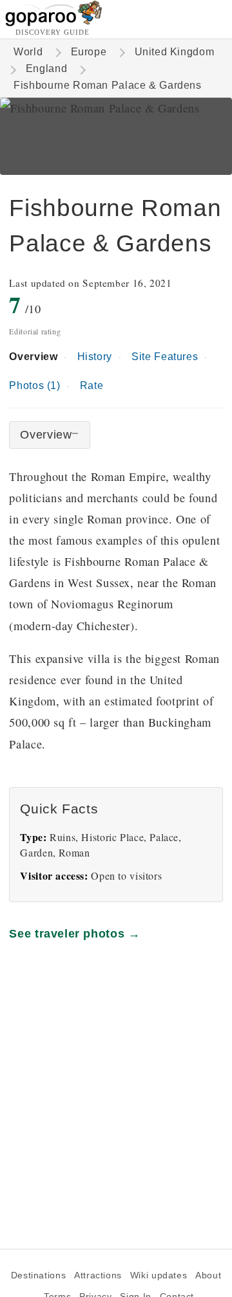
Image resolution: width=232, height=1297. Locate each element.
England (46, 68)
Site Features (164, 356)
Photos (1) (34, 385)
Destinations (38, 1275)
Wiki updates (158, 1275)
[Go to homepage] (53, 23)
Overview (33, 356)
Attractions (98, 1275)
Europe (89, 51)
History (94, 356)
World (28, 51)
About (208, 1275)
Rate (91, 385)
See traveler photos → (74, 933)
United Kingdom (175, 51)
